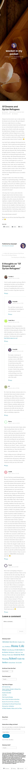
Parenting (5, 659)
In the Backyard (11, 650)
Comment (21, 631)
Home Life (17, 646)
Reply (7, 293)
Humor (4, 650)
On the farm (10, 654)
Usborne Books (11, 662)
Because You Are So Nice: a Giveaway (10, 701)
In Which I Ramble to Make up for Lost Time (12, 708)
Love (22, 652)
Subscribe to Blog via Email (10, 724)
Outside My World (20, 112)
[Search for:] (9, 679)
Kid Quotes (11, 652)
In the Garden (19, 650)
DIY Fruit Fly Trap (6, 687)
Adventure (13, 112)
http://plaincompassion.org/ (10, 338)
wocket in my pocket (14, 52)
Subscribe (6, 736)
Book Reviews (13, 642)
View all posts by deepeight (8, 245)
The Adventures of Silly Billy (18, 258)
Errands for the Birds (6, 692)
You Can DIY (19, 662)
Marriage (4, 654)
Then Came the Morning (7, 697)
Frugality (20, 642)
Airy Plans (4, 695)
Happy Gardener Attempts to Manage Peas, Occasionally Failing (11, 689)
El (9, 386)
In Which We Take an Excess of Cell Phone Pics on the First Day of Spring (13, 254)
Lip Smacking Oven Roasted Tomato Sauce (11, 704)
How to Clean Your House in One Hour (10, 699)
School (13, 658)
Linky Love (17, 652)
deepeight (6, 112)
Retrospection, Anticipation (8, 706)
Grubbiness (8, 646)
